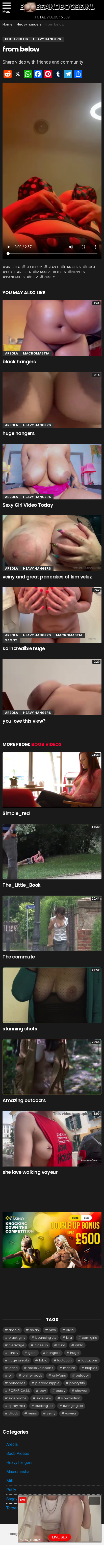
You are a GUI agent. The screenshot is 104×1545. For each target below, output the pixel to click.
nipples (78, 271)
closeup (33, 266)
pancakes (15, 277)
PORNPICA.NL (19, 1390)
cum (61, 1345)
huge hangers (19, 433)
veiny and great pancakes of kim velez (47, 576)
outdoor (82, 1375)
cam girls (89, 1337)
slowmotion (70, 1398)
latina (13, 1367)
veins (32, 1413)
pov (34, 277)
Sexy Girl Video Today (28, 505)
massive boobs (51, 271)
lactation (64, 1360)
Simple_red (16, 813)
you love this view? (24, 721)
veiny (51, 1413)
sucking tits (44, 1405)
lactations (90, 1360)
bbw (52, 1330)
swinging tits (73, 1405)
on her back (32, 1375)
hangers (72, 266)
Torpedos (14, 1508)
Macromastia (36, 353)
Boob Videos (46, 744)
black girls (17, 1337)
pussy (49, 277)
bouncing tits (45, 1337)
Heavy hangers (37, 425)
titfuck (13, 1413)
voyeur (70, 1413)
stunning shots (20, 1028)
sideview (44, 1398)
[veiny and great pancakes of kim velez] (52, 543)
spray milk (17, 1405)
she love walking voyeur (30, 1172)
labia (43, 1360)
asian (34, 1330)
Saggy (11, 640)
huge (91, 266)
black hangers (19, 361)
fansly (13, 1352)
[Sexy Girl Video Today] (52, 471)
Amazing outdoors (24, 1100)
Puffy (11, 1489)
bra (69, 1337)
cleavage (16, 1345)
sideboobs (18, 1398)
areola (13, 266)
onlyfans (59, 1375)
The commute (19, 956)
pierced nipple (47, 1383)
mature (69, 1367)
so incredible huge (24, 648)
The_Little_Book (22, 885)
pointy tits (77, 1383)
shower (81, 1390)
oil (10, 1375)
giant (53, 266)
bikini (70, 1330)
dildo (79, 1345)
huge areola (18, 271)
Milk (10, 1480)
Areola (11, 353)
